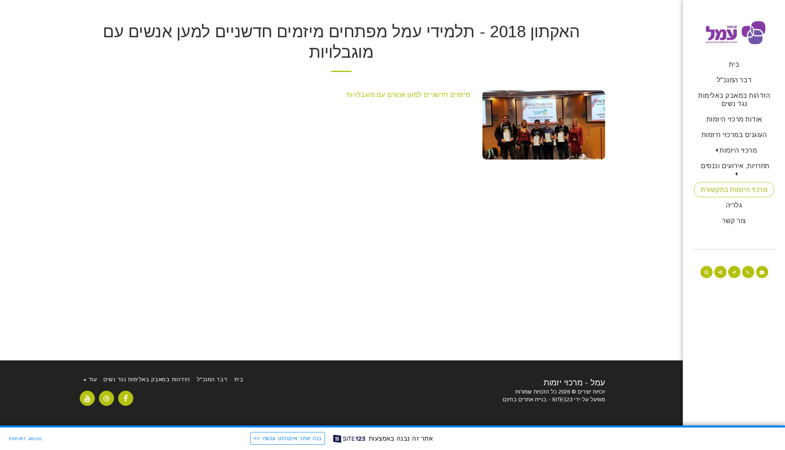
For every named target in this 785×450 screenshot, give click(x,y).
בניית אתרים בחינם (525, 399)
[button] (734, 150)
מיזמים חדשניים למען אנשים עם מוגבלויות (408, 94)
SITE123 (562, 399)
